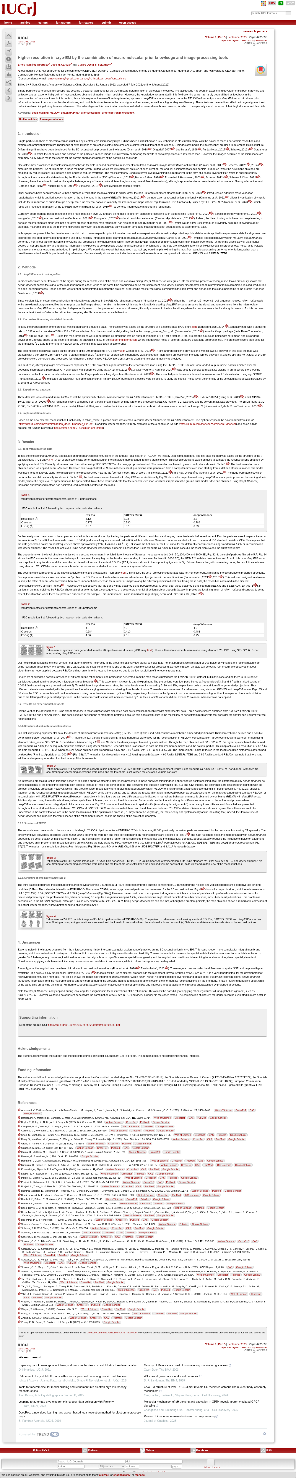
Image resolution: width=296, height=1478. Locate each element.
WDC (290, 3)
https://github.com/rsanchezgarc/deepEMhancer (208, 424)
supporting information (123, 339)
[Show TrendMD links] (264, 1433)
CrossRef (241, 1110)
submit (107, 22)
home (8, 22)
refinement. (69, 106)
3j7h (194, 326)
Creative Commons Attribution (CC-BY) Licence (112, 1332)
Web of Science (223, 1110)
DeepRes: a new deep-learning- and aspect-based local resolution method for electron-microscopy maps (80, 1414)
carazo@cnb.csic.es (92, 78)
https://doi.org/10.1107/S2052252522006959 (244, 40)
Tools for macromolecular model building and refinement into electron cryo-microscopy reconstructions (73, 1388)
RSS (269, 1450)
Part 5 (222, 37)
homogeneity (144, 957)
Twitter (150, 1450)
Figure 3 (51, 858)
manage (140, 1474)
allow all (104, 1474)
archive (25, 22)
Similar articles (27, 119)
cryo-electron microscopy (118, 112)
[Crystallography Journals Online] (263, 3)
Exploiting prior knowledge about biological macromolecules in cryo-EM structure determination (78, 1365)
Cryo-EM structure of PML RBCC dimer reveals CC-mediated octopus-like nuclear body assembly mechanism (205, 1388)
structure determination (131, 90)
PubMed (201, 1118)
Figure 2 (51, 766)
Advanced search (212, 1467)
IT (281, 3)
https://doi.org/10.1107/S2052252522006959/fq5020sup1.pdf (84, 1024)
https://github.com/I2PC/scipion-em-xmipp (78, 427)
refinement (204, 98)
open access (127, 22)
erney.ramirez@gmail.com (63, 78)
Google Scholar (32, 1113)
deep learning (40, 112)
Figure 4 (51, 916)
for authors (64, 22)
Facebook (202, 1450)
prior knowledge (91, 112)
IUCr (272, 3)
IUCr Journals (223, 1165)
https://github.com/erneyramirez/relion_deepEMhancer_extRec (55, 424)
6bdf (122, 350)
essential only (121, 1474)
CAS (252, 1110)
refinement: (147, 397)
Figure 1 (51, 647)
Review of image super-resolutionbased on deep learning (179, 1416)
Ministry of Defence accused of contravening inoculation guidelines (186, 1365)
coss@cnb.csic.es (115, 78)
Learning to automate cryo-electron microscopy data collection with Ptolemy (66, 1401)
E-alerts (93, 1450)
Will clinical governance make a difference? (171, 1376)
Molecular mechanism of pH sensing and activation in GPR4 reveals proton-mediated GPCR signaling (201, 1403)
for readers (86, 22)
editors (43, 22)
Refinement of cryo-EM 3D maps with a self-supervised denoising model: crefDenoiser (73, 1376)
